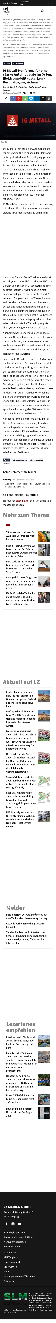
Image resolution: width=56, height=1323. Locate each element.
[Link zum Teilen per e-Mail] (43, 98)
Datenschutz (10, 1281)
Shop (21, 4)
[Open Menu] (51, 11)
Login (51, 3)
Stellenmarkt (24, 2)
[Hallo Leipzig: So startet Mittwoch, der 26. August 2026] (43, 1113)
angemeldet (22, 500)
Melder (7, 63)
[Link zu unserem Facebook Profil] (7, 1224)
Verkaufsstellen (12, 1246)
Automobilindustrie (19, 460)
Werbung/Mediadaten (15, 1241)
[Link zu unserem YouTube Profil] (19, 1224)
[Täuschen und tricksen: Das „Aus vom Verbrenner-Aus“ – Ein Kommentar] (43, 536)
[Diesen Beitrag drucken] (49, 98)
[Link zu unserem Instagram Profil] (13, 1224)
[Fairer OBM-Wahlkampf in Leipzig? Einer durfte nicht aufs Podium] (43, 1099)
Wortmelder (18, 63)
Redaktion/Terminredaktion (18, 1237)
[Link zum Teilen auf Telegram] (31, 98)
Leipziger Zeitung (10, 3)
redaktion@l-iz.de (10, 53)
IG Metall (7, 463)
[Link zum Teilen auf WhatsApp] (25, 98)
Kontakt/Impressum (14, 1232)
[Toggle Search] (42, 11)
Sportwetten (10, 1266)
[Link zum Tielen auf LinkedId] (37, 98)
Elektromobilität (36, 460)
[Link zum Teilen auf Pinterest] (19, 98)
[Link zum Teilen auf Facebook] (13, 98)
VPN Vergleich (11, 1257)
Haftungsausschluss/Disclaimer (20, 1276)
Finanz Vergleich (12, 1262)
